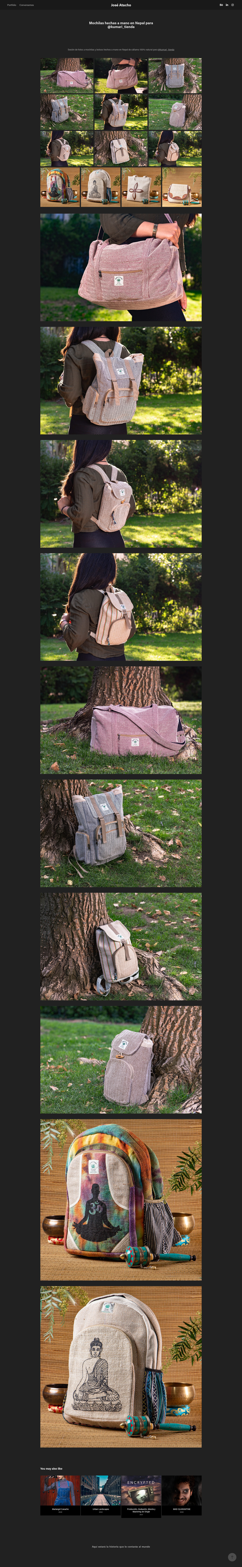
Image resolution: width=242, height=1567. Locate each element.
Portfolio (11, 4)
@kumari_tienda (166, 49)
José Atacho (121, 5)
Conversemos (26, 4)
